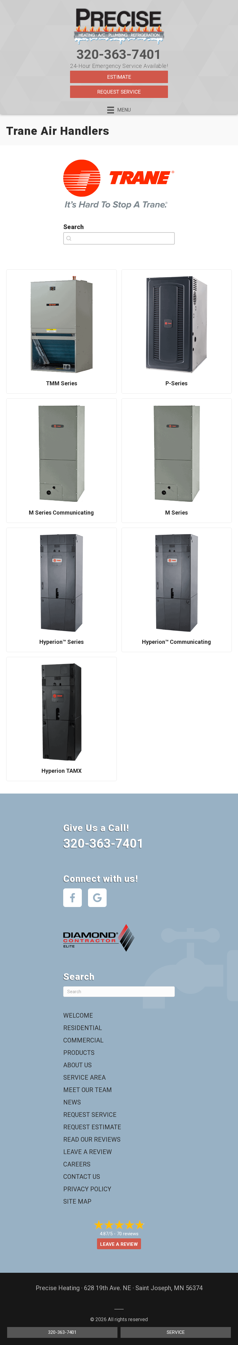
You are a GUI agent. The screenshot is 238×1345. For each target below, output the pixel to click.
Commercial (83, 1040)
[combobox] (119, 238)
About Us (77, 1065)
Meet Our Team (87, 1090)
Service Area (84, 1077)
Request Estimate (92, 1127)
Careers (76, 1164)
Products (79, 1052)
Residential (82, 1028)
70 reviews (128, 1234)
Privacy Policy (87, 1189)
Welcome (78, 1015)
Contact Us (81, 1176)
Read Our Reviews (92, 1139)
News (72, 1102)
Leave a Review (87, 1152)
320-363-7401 (119, 54)
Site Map (77, 1201)
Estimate (119, 77)
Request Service (119, 92)
